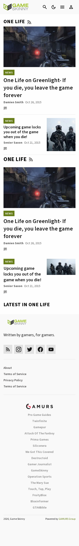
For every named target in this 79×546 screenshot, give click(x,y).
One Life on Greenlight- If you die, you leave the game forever (38, 87)
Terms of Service (15, 374)
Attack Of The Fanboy (39, 433)
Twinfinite (39, 421)
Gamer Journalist (40, 464)
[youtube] (51, 349)
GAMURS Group (67, 518)
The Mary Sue (40, 483)
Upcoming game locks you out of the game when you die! (22, 131)
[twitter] (29, 349)
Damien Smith (13, 102)
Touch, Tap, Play (39, 489)
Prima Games (40, 439)
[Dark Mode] (53, 7)
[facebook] (40, 349)
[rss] (8, 349)
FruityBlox (39, 495)
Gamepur (39, 427)
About (8, 368)
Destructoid (39, 458)
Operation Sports (40, 476)
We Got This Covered (39, 452)
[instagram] (18, 349)
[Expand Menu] (62, 7)
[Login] (71, 7)
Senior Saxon (13, 142)
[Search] (44, 7)
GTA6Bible (40, 507)
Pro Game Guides (39, 415)
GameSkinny (39, 470)
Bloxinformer (39, 501)
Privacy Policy (13, 380)
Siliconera (40, 446)
